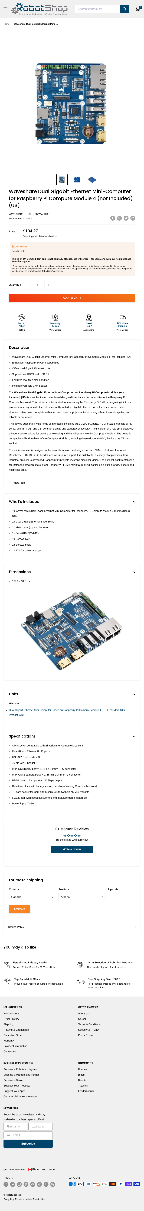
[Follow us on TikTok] (39, 1184)
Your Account (11, 1013)
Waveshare (16, 214)
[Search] (124, 9)
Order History (11, 1018)
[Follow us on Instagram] (19, 1184)
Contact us (10, 1051)
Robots (82, 1080)
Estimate (19, 908)
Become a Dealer (14, 1080)
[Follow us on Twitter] (12, 1184)
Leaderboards (86, 1090)
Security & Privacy (89, 1029)
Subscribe (28, 1143)
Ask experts (88, 330)
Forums (82, 1069)
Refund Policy (16, 926)
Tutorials (83, 1085)
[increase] (48, 285)
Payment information (15, 1045)
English (47, 1169)
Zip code (113, 889)
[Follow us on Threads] (52, 1184)
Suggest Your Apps (14, 1090)
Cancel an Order (13, 1035)
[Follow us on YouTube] (32, 1184)
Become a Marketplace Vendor (21, 1074)
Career (82, 1018)
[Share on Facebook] (112, 218)
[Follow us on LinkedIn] (46, 1184)
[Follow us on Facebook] (6, 1184)
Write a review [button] (72, 849)
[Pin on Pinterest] (119, 218)
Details (21, 330)
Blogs (81, 1074)
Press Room (85, 1035)
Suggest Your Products (17, 1085)
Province (63, 889)
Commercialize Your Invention (21, 1096)
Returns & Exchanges (16, 1029)
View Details (55, 330)
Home (6, 24)
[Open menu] (5, 9)
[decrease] (27, 285)
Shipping (8, 1024)
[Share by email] (132, 218)
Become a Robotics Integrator (21, 1069)
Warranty (9, 1040)
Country (14, 889)
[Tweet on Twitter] (126, 218)
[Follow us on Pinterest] (26, 1184)
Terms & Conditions (89, 1024)
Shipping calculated (34, 236)
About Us (83, 1013)
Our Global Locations (14, 1169)
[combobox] (97, 9)
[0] (137, 9)
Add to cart (72, 297)
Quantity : (15, 284)
